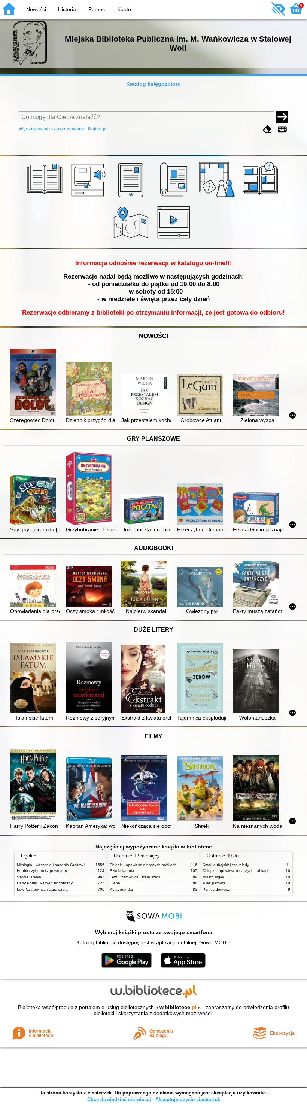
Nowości (36, 9)
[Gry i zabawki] (218, 197)
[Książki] (46, 197)
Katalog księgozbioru (153, 84)
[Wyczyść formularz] (267, 129)
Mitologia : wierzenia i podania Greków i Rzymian (59, 865)
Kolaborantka (121, 889)
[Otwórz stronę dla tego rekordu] (34, 383)
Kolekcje (97, 128)
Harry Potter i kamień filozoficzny (45, 883)
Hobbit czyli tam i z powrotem (42, 871)
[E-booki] (132, 197)
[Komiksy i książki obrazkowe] (261, 197)
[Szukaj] (282, 117)
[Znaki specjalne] (282, 129)
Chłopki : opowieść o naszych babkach (143, 865)
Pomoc (96, 9)
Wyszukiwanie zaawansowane (51, 128)
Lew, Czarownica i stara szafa (42, 889)
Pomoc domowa (216, 889)
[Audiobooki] (89, 197)
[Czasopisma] (175, 197)
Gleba (115, 883)
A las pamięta (214, 883)
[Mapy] (132, 240)
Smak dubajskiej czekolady (226, 865)
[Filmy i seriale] (175, 240)
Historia (67, 9)
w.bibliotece (178, 1007)
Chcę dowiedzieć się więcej (119, 1099)
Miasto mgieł (213, 877)
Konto (124, 9)
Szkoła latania (29, 877)
